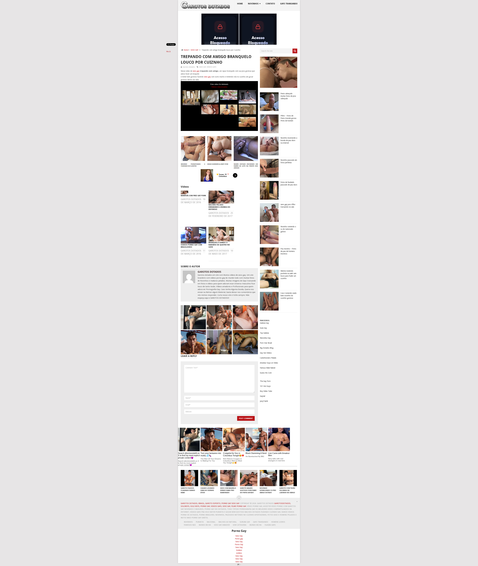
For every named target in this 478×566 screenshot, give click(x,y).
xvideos (239, 553)
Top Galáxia (264, 333)
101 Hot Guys (265, 386)
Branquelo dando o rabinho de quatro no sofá (219, 245)
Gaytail (262, 396)
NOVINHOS (253, 3)
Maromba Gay (265, 338)
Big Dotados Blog (266, 348)
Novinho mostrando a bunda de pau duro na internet (289, 140)
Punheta (200, 522)
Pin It (168, 52)
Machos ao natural (227, 522)
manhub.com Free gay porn (193, 196)
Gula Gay (263, 328)
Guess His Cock (266, 373)
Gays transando (289, 3)
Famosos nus (190, 525)
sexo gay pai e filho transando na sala (288, 205)
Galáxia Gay (264, 323)
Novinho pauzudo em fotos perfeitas (289, 161)
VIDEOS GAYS (211, 67)
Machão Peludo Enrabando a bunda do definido (219, 207)
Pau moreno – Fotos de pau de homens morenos (288, 251)
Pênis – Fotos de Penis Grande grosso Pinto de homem (288, 118)
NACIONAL (211, 522)
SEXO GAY (194, 50)
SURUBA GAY (245, 522)
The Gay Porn (265, 381)
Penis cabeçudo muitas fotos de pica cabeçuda (288, 96)
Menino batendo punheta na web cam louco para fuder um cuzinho (288, 274)
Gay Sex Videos (266, 353)
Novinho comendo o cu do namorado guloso (288, 229)
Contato (270, 3)
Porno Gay (239, 544)
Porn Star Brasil (266, 343)
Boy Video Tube (266, 391)
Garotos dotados (189, 67)
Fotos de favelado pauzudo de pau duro (289, 183)
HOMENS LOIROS (278, 522)
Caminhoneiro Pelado (268, 358)
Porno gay (239, 539)
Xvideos (239, 550)
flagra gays (270, 525)
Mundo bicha (205, 525)
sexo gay (196, 71)
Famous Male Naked (267, 368)
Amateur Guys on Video (269, 363)
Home (240, 3)
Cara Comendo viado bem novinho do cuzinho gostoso (289, 295)
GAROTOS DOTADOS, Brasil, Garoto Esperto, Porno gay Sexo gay (210, 503)
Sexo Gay (239, 536)
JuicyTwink (264, 401)
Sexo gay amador (222, 525)
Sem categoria (239, 525)
